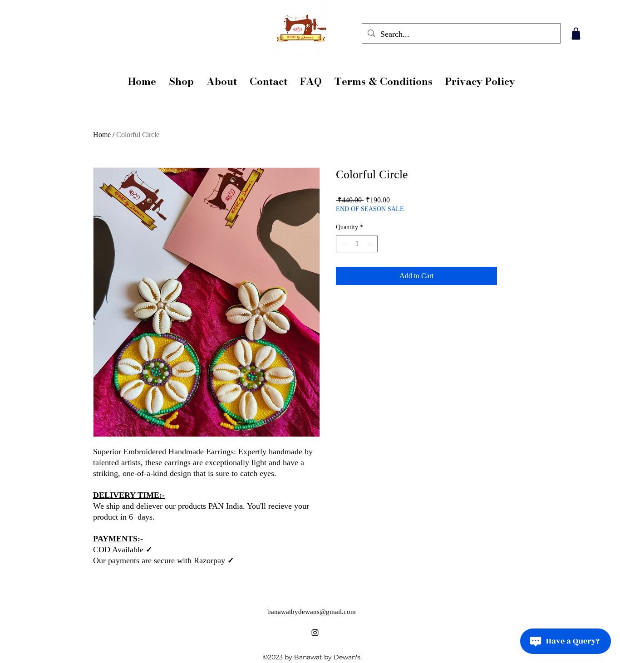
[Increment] (370, 244)
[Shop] (575, 33)
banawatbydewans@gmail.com (311, 611)
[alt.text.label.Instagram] (315, 632)
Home (102, 134)
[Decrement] (343, 244)
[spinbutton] (357, 244)
